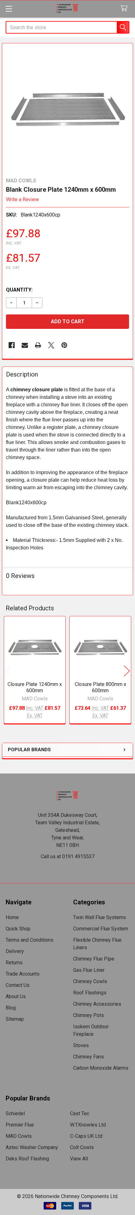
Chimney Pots (88, 1015)
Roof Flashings (89, 993)
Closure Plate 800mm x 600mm (100, 687)
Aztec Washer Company (32, 1147)
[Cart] (125, 9)
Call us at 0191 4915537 (67, 856)
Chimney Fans (88, 1057)
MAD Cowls (19, 1136)
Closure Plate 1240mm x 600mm (35, 687)
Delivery (15, 951)
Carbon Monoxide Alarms (100, 1068)
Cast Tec (79, 1113)
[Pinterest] (64, 345)
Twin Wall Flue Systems (99, 917)
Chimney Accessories (97, 1004)
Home (12, 917)
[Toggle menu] (8, 8)
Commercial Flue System (100, 929)
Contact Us (18, 985)
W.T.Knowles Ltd (88, 1125)
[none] (67, 108)
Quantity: (19, 290)
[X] (51, 345)
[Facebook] (11, 345)
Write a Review (22, 199)
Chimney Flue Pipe (93, 959)
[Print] (38, 345)
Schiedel (15, 1113)
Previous (8, 670)
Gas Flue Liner (89, 970)
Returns (14, 963)
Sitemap (15, 1019)
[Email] (24, 345)
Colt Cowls (82, 1147)
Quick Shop (18, 929)
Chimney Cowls (90, 981)
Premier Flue (20, 1125)
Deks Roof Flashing (27, 1159)
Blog (11, 1008)
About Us (16, 996)
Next (127, 670)
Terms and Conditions (29, 940)
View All (79, 1159)
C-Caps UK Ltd (86, 1136)
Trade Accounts (23, 974)
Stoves (81, 1045)
